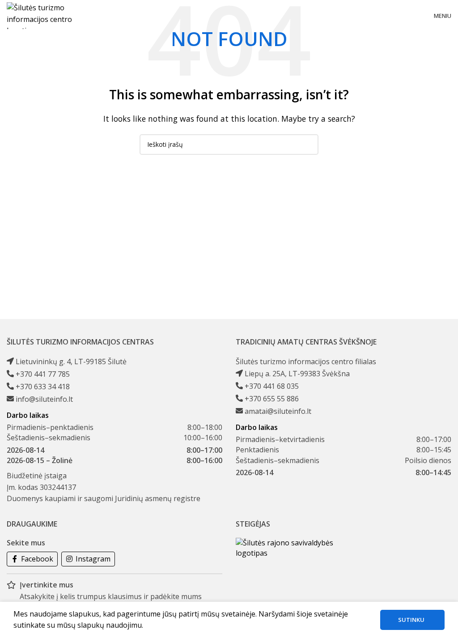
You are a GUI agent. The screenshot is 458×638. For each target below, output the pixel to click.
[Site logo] (47, 15)
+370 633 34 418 (43, 386)
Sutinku (411, 620)
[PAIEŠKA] (308, 144)
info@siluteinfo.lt (44, 399)
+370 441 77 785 (43, 374)
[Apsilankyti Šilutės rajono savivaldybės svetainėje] (285, 548)
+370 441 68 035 (272, 386)
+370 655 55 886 (272, 399)
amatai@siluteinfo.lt (278, 411)
